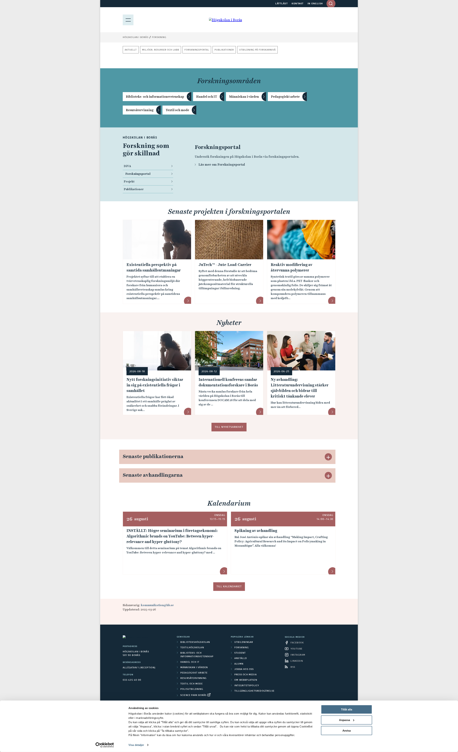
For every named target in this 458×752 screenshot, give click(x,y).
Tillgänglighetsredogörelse (254, 691)
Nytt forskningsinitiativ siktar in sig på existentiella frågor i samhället (154, 385)
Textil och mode (177, 110)
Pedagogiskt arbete (285, 96)
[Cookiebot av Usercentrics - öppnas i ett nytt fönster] (104, 745)
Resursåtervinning (140, 110)
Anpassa (344, 720)
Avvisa (346, 730)
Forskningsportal (196, 50)
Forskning (159, 37)
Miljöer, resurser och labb (160, 50)
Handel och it (189, 662)
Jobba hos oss (244, 669)
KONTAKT (298, 4)
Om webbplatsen (245, 680)
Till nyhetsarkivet (229, 427)
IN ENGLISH (315, 4)
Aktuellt (131, 50)
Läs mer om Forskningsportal (221, 164)
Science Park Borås (193, 695)
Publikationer (224, 50)
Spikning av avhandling (256, 531)
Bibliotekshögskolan (195, 642)
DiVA (127, 166)
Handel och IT (206, 96)
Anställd (240, 658)
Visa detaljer (136, 744)
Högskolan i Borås (135, 37)
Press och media (245, 675)
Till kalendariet (229, 586)
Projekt (129, 181)
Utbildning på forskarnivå (257, 50)
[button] (328, 456)
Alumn (238, 664)
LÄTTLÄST (281, 4)
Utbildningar (243, 642)
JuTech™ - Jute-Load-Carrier (225, 265)
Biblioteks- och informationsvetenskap (155, 96)
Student (240, 653)
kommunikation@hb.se (157, 605)
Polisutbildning (191, 689)
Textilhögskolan (192, 647)
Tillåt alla (346, 709)
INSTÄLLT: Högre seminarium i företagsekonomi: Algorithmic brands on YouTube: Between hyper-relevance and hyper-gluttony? (172, 536)
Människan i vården (244, 96)
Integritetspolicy (246, 685)
